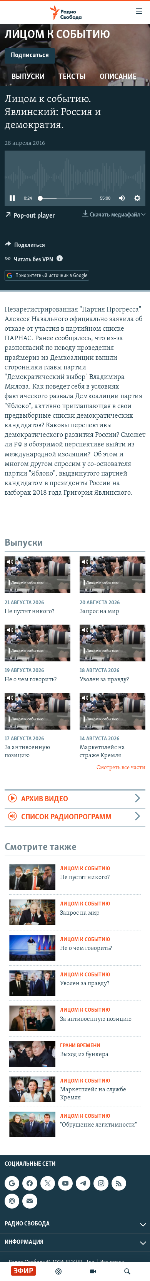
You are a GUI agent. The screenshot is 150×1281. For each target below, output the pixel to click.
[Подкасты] (12, 1201)
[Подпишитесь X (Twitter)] (47, 1183)
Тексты (72, 77)
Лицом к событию (85, 869)
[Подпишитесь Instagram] (100, 1183)
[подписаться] (29, 1201)
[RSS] (119, 1183)
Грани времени (80, 1046)
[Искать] (127, 1271)
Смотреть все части (121, 768)
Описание (118, 77)
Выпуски (28, 77)
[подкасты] (58, 1271)
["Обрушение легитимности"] (32, 1124)
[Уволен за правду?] (112, 643)
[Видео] (93, 1271)
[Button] (25, 246)
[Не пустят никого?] (37, 574)
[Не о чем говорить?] (37, 643)
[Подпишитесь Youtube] (65, 1183)
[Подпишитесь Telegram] (83, 1183)
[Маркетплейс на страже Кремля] (112, 711)
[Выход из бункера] (32, 1054)
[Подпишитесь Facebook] (29, 1183)
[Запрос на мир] (112, 574)
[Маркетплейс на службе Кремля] (32, 1089)
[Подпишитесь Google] (12, 1183)
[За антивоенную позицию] (37, 711)
